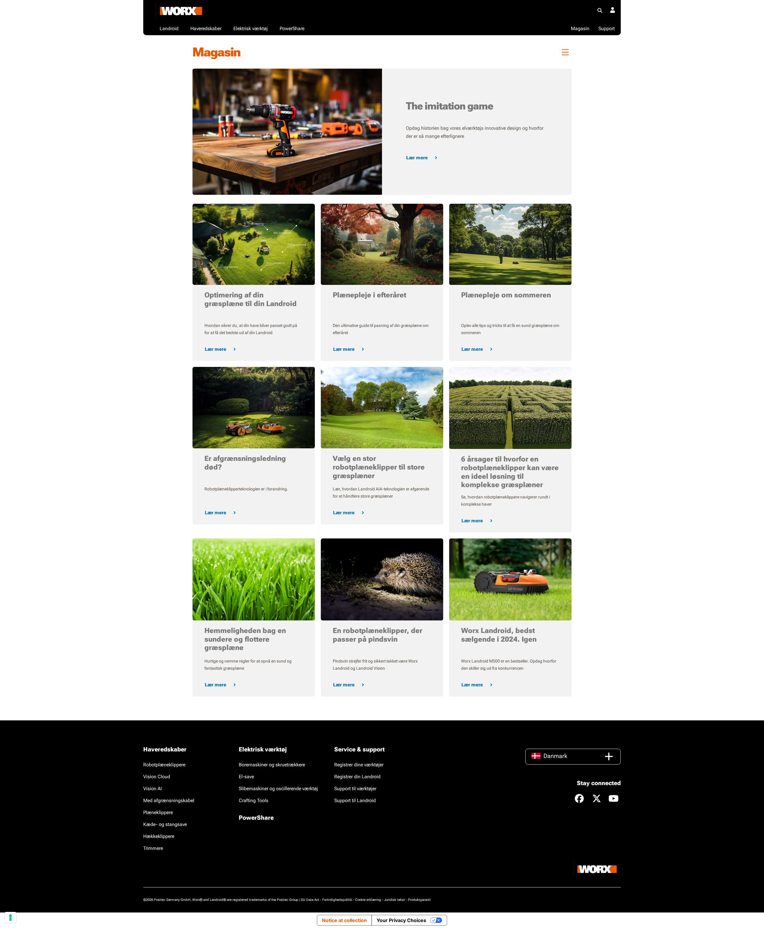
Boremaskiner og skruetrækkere (272, 765)
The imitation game (449, 106)
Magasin (580, 28)
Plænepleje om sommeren (506, 295)
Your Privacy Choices (401, 920)
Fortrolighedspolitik (337, 900)
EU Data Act (310, 900)
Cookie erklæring (368, 900)
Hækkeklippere (158, 836)
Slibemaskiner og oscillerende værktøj (278, 788)
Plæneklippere (158, 812)
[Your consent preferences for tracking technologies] (10, 917)
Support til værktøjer (355, 788)
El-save (246, 776)
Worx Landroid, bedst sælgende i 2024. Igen (499, 634)
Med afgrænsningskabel (168, 800)
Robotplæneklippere (164, 765)
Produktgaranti (419, 900)
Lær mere (417, 157)
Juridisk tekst (394, 900)
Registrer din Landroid (357, 776)
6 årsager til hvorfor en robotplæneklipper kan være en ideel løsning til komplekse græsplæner (510, 472)
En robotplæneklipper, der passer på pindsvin (377, 634)
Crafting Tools (253, 800)
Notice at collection (344, 920)
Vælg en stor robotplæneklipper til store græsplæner (379, 467)
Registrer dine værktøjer (358, 765)
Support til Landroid (355, 800)
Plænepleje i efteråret (369, 295)
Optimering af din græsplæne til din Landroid (250, 299)
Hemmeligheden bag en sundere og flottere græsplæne (245, 639)
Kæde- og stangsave (165, 824)
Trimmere (153, 848)
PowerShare (256, 817)
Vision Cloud (156, 776)
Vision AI (152, 788)
